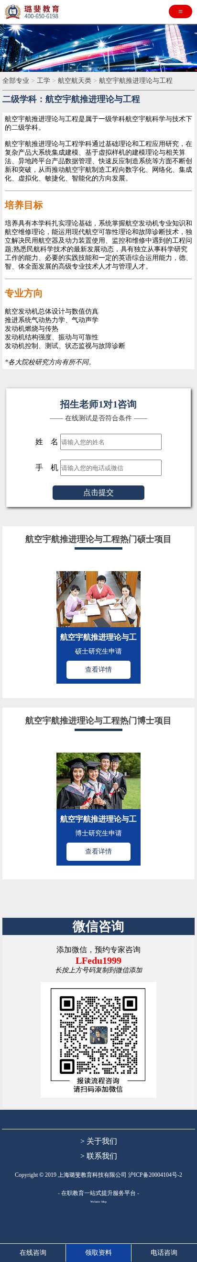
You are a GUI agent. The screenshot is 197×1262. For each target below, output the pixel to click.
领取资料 (98, 1252)
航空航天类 (75, 80)
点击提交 (98, 492)
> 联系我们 (98, 1156)
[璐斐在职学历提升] (33, 12)
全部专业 (16, 80)
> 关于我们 (98, 1141)
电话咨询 (164, 1252)
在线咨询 (33, 1252)
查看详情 (98, 669)
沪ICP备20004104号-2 (155, 1175)
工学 (44, 80)
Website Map (98, 1201)
